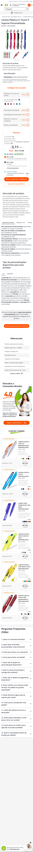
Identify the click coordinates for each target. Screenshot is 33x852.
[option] (7, 56)
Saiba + (27, 174)
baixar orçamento (16, 184)
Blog (31, 1)
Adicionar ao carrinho (16, 179)
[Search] (27, 9)
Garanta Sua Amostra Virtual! (16, 326)
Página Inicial (17, 16)
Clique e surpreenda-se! (14, 423)
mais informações (9, 73)
